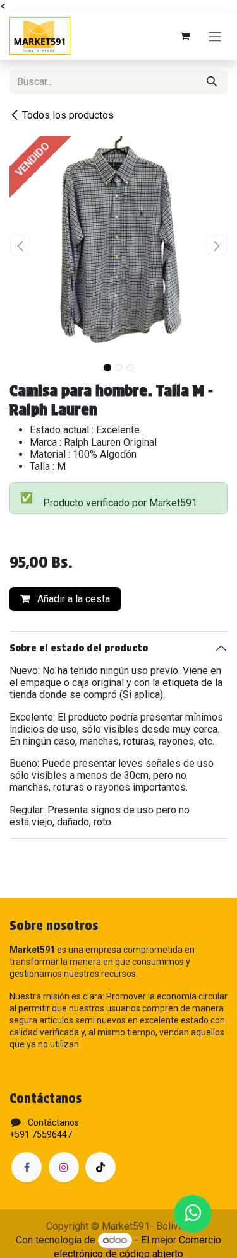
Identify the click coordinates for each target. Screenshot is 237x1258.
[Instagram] (64, 1167)
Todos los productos (68, 115)
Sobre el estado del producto (78, 648)
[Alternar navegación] (215, 36)
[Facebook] (26, 1167)
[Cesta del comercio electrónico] (184, 36)
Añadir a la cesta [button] (72, 599)
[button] (20, 245)
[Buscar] (212, 82)
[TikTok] (100, 1167)
